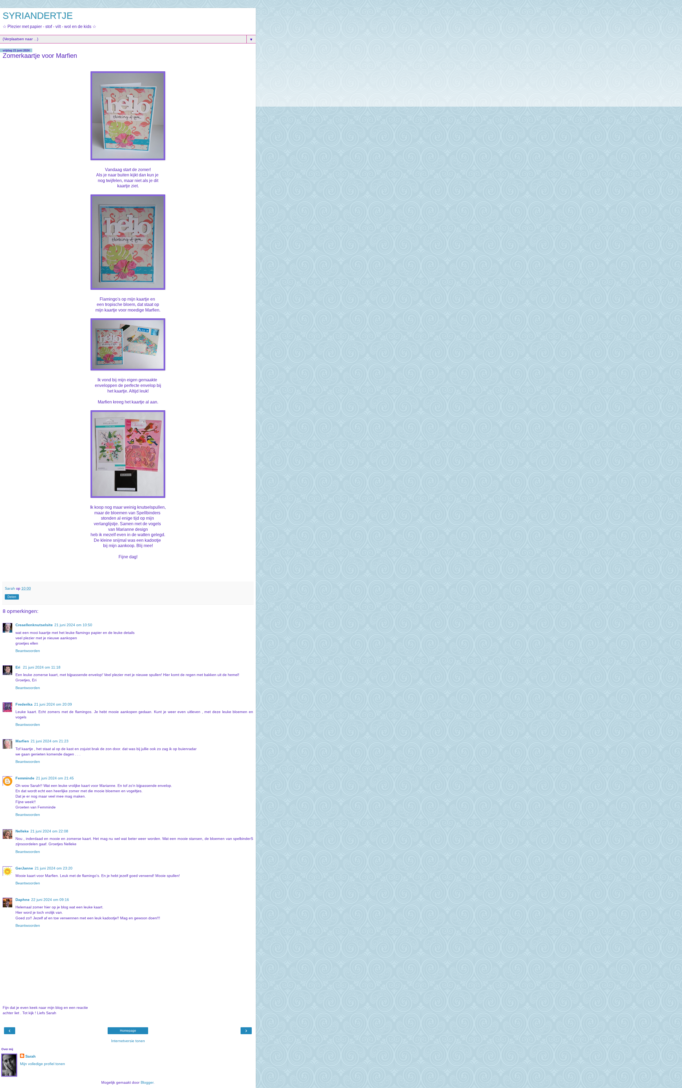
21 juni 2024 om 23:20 (53, 868)
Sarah (30, 1056)
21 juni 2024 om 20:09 (53, 704)
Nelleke (22, 831)
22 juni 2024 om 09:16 (50, 899)
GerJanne (24, 868)
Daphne (22, 899)
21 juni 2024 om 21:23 (49, 741)
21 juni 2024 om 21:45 (55, 778)
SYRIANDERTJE (38, 16)
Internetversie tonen (128, 1041)
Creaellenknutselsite (34, 625)
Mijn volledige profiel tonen (42, 1064)
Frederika (24, 704)
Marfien (22, 741)
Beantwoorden (27, 651)
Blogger (147, 1082)
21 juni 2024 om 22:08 (49, 831)
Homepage (128, 1031)
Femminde (24, 778)
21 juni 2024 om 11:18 (41, 667)
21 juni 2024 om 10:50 (73, 625)
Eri (18, 667)
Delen (11, 597)
